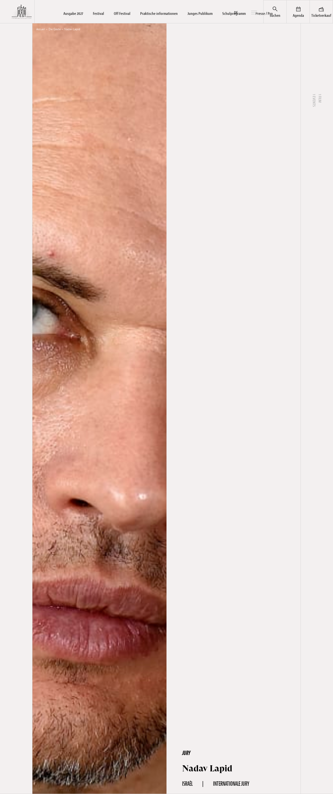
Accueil (40, 29)
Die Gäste (55, 29)
